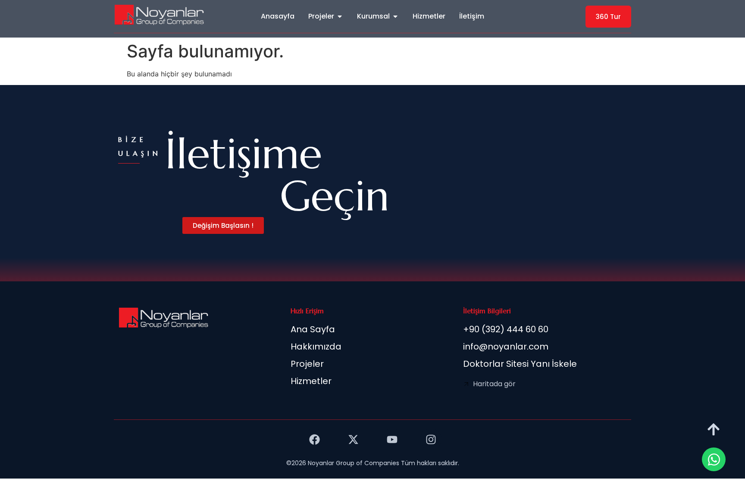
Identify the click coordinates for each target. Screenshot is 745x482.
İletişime (243, 153)
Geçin (334, 196)
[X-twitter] (353, 439)
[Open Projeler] (339, 16)
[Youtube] (392, 439)
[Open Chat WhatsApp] (714, 459)
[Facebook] (314, 439)
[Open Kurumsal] (395, 16)
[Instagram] (430, 439)
